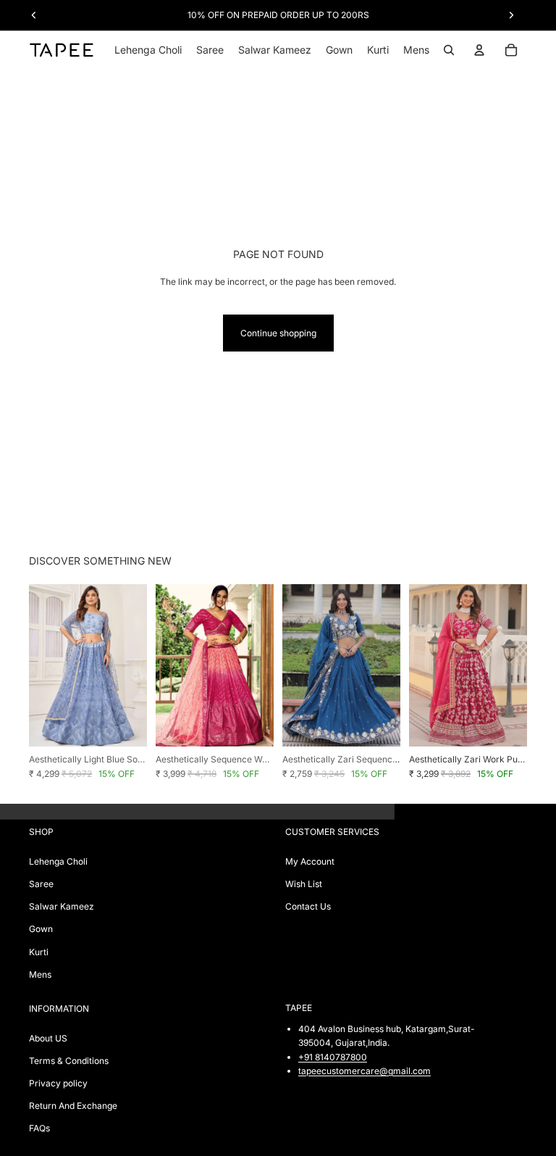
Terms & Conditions (69, 1060)
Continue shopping (278, 333)
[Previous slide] (45, 665)
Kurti (39, 952)
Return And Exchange (73, 1105)
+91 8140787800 (332, 1057)
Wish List (303, 883)
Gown (41, 928)
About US (48, 1038)
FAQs (39, 1128)
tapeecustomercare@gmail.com (364, 1070)
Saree (41, 883)
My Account (309, 861)
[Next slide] (131, 665)
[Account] (479, 50)
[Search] (449, 50)
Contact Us (308, 906)
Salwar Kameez (61, 906)
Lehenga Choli (58, 861)
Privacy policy (58, 1083)
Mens (40, 974)
